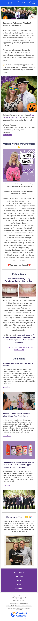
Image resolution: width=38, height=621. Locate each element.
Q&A (19, 580)
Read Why (6, 485)
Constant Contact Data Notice (23, 606)
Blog (19, 584)
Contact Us (19, 588)
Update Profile (10, 606)
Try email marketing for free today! (19, 618)
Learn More (7, 387)
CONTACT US (7, 135)
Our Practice (19, 572)
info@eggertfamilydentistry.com (21, 608)
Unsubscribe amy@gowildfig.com (19, 603)
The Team (19, 576)
